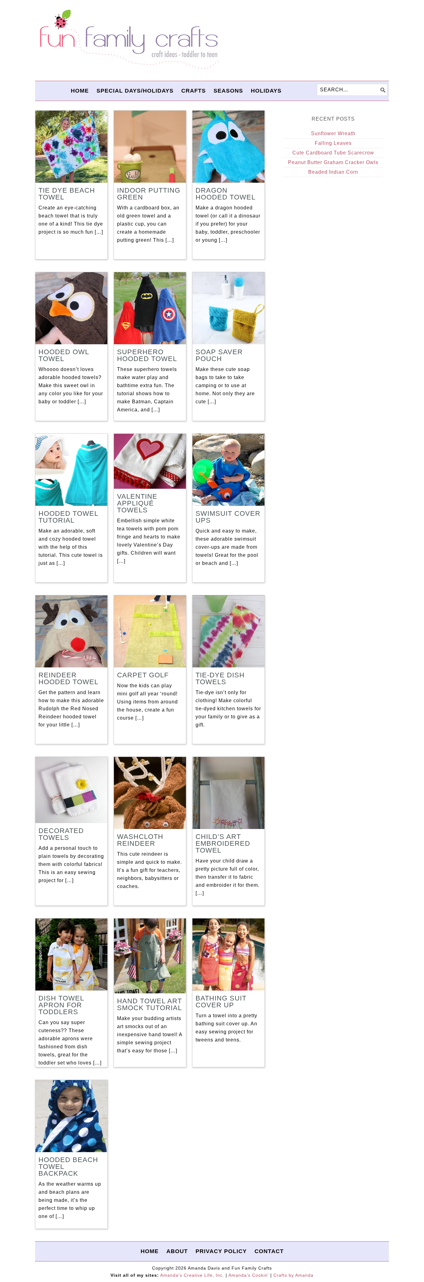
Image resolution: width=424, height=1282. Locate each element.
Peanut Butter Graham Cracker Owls (333, 162)
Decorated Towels (61, 834)
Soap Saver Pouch (219, 355)
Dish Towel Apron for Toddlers (61, 1005)
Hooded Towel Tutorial (68, 517)
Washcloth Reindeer (140, 840)
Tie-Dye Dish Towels (220, 678)
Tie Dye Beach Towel (66, 193)
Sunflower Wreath (333, 133)
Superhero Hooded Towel (147, 355)
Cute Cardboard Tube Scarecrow (333, 152)
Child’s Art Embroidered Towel (223, 843)
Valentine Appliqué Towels (137, 503)
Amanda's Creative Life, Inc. (192, 1275)
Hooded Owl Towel (63, 355)
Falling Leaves (333, 143)
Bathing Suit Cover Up (221, 1001)
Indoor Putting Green (148, 193)
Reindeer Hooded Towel (68, 678)
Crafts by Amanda (293, 1275)
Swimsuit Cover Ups (228, 517)
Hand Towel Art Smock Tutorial (149, 1004)
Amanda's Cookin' (248, 1275)
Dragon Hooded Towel (225, 193)
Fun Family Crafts (128, 40)
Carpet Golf (143, 675)
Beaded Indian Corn (333, 172)
